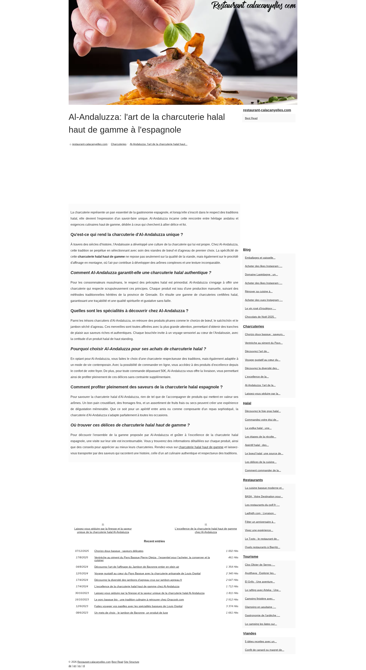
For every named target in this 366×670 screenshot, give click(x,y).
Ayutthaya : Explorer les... (260, 573)
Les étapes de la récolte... (260, 436)
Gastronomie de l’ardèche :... (262, 615)
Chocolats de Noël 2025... (260, 316)
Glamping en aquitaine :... (260, 606)
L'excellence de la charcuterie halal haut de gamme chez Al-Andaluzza (206, 530)
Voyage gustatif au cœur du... (262, 359)
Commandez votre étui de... (262, 419)
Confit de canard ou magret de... (264, 649)
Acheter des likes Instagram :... (263, 266)
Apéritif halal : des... (257, 444)
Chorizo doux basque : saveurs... (265, 334)
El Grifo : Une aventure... (260, 581)
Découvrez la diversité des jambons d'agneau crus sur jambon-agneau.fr (138, 580)
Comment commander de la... (263, 470)
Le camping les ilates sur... (261, 623)
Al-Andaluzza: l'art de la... (260, 385)
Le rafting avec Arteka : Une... (263, 589)
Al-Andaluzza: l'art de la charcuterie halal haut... (158, 144)
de (70, 665)
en (74, 665)
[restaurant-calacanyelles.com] (183, 52)
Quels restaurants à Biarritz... (262, 547)
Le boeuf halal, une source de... (264, 453)
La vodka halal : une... (258, 428)
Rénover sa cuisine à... (259, 291)
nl (84, 665)
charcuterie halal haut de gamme (201, 447)
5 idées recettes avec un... (261, 641)
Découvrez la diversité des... (262, 368)
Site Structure (131, 661)
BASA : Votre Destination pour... (264, 496)
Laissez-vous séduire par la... (262, 393)
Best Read (251, 118)
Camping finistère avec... (260, 598)
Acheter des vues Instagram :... (264, 299)
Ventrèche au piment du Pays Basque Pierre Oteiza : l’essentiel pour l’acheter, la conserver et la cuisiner (152, 559)
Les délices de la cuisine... (261, 461)
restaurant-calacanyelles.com (90, 144)
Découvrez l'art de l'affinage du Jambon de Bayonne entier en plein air (136, 566)
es (79, 665)
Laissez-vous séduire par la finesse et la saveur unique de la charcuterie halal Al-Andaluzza (103, 530)
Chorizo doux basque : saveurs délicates (118, 551)
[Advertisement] (154, 175)
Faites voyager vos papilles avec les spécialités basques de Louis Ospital (138, 606)
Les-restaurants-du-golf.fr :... (262, 504)
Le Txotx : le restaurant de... (262, 538)
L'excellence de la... (257, 376)
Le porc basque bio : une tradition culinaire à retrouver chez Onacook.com (139, 599)
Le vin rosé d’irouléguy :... (260, 308)
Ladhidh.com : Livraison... (260, 513)
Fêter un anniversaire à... (260, 521)
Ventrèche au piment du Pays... (264, 342)
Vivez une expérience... (259, 530)
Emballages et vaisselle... (260, 257)
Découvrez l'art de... (257, 351)
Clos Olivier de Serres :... (260, 564)
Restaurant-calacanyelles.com (94, 661)
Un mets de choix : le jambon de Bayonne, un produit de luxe (131, 612)
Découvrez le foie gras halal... (263, 411)
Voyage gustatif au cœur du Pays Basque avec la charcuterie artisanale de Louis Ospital (147, 573)
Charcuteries (118, 144)
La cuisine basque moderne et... (264, 487)
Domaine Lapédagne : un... (261, 274)
